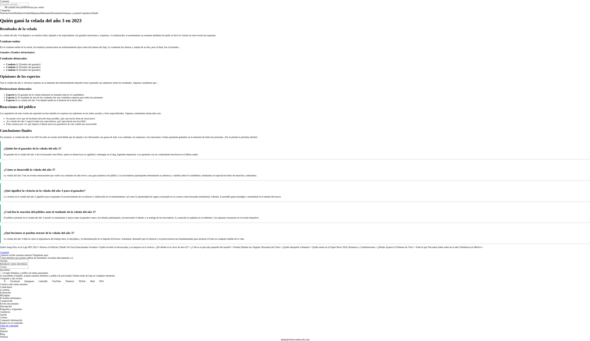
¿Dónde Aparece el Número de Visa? (395, 247)
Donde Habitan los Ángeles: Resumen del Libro (256, 247)
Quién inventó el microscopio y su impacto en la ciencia (127, 247)
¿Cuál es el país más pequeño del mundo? (211, 247)
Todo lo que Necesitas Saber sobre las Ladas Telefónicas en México (448, 247)
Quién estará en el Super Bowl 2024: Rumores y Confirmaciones (343, 247)
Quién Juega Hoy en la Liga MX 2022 (18, 247)
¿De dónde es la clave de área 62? (172, 247)
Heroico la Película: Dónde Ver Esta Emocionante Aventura (68, 247)
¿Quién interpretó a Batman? (296, 247)
